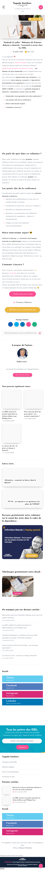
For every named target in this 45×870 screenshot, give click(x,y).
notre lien (12, 273)
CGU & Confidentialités (10, 772)
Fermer (2, 869)
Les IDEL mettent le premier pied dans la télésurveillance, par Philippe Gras (16, 626)
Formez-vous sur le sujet (23, 294)
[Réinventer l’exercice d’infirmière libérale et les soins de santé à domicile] (6, 790)
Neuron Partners (25, 848)
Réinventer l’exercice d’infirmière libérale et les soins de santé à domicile (22, 616)
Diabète (15, 68)
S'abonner (22, 747)
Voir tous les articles (22, 375)
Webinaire (28, 302)
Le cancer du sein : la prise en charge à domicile (9, 448)
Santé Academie (21, 63)
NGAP (4, 68)
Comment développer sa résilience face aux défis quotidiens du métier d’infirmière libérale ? (19, 636)
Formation (20, 302)
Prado (9, 68)
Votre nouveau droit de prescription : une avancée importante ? (32, 414)
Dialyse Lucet (21, 362)
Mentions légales (8, 767)
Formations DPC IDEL (9, 762)
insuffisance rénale (26, 68)
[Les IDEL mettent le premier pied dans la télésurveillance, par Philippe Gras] (6, 801)
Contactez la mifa (8, 777)
